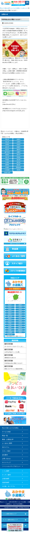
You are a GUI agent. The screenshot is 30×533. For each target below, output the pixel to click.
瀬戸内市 (7, 152)
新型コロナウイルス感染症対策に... (14, 369)
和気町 (18, 157)
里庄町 (18, 159)
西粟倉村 (18, 167)
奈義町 (7, 167)
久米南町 (7, 170)
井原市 (18, 144)
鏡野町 (7, 164)
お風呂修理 (5, 478)
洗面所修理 (5, 482)
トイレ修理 (5, 471)
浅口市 (7, 157)
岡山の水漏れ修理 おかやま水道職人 (10, 8)
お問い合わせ (6, 458)
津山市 (7, 142)
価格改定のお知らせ (10, 357)
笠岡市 (7, 144)
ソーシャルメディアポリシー (11, 466)
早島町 (7, 159)
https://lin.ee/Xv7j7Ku (9, 104)
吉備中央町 (7, 172)
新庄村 (18, 162)
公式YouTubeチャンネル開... (12, 352)
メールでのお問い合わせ (18, 5)
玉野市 (18, 142)
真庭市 (7, 154)
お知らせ (24, 8)
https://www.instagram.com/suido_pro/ (13, 110)
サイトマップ (6, 462)
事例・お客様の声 (7, 439)
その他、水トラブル (8, 486)
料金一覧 (5, 435)
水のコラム (5, 447)
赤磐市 (18, 152)
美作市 (18, 154)
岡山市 (7, 139)
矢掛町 (7, 162)
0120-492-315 (14, 499)
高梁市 (18, 147)
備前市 (18, 149)
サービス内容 (6, 432)
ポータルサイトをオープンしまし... (14, 346)
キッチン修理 (6, 475)
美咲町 (18, 170)
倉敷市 (18, 139)
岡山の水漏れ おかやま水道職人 (10, 428)
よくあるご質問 (7, 443)
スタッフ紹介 (6, 451)
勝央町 (18, 164)
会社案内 (5, 455)
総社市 (7, 147)
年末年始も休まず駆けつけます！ (13, 363)
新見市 (7, 149)
